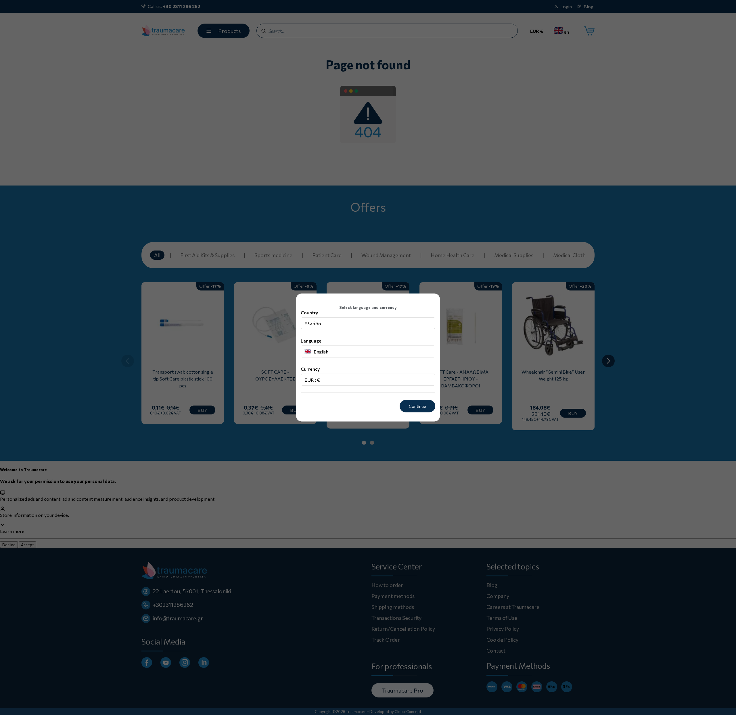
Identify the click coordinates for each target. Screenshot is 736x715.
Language (311, 340)
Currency (310, 369)
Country (309, 312)
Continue (417, 406)
